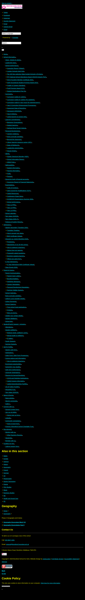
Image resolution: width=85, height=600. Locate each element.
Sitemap (4, 562)
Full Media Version (57, 559)
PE (4, 501)
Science (6, 461)
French (6, 470)
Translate (15, 37)
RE (4, 495)
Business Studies (9, 493)
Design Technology (10, 481)
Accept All (3, 586)
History (6, 464)
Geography (7, 467)
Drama (6, 484)
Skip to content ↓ (7, 3)
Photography (8, 478)
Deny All (8, 586)
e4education (47, 559)
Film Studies (7, 487)
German (6, 473)
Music (5, 490)
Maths (5, 456)
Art (4, 476)
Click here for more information (50, 583)
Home (5, 511)
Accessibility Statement (71, 559)
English (6, 459)
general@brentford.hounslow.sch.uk (17, 544)
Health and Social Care (11, 498)
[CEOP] (7, 568)
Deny (6, 586)
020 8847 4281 (10, 540)
